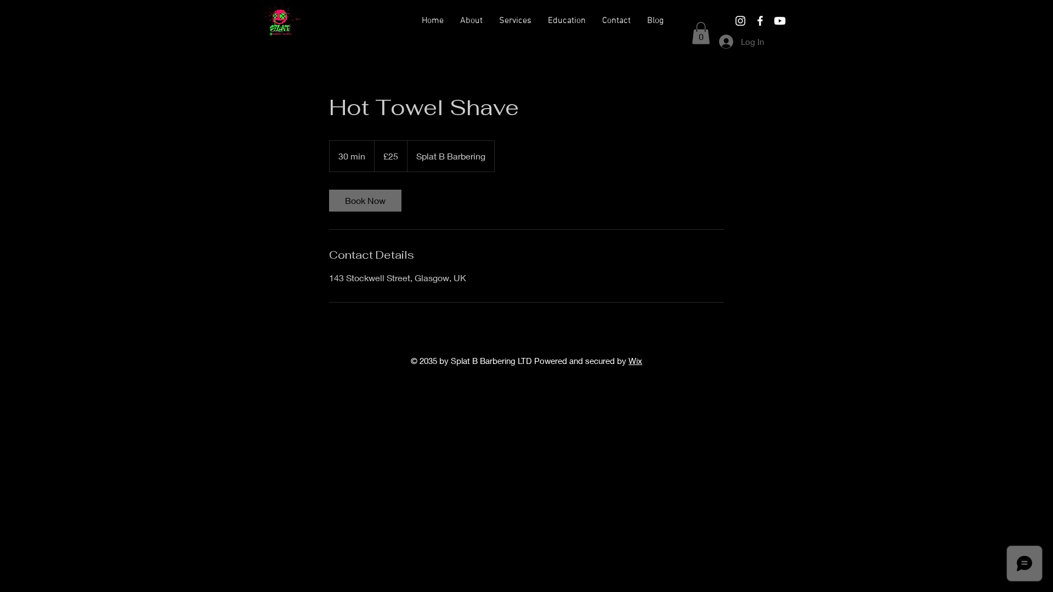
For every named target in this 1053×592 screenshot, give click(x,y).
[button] (515, 21)
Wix (635, 361)
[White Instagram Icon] (740, 20)
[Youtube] (779, 20)
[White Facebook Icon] (760, 20)
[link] (365, 201)
